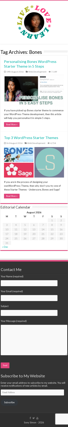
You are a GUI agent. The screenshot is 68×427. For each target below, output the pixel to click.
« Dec (5, 246)
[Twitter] (33, 418)
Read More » (11, 124)
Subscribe (9, 402)
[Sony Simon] (34, 21)
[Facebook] (30, 418)
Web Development (37, 71)
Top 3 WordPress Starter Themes (31, 137)
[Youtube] (37, 418)
